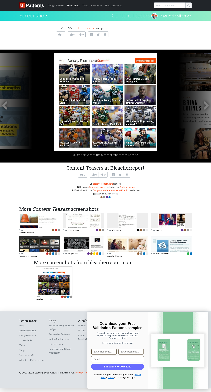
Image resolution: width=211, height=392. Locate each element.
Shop (22, 350)
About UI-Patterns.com (31, 360)
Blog (21, 325)
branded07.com (162, 253)
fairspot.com (73, 253)
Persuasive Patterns (59, 334)
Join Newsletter (27, 330)
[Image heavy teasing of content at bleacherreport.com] (54, 280)
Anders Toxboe (127, 187)
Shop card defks (113, 5)
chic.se (159, 230)
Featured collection (175, 15)
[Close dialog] (204, 315)
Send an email (26, 355)
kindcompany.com (26, 232)
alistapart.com (73, 230)
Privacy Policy (82, 372)
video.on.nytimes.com (28, 256)
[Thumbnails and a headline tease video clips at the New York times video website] (39, 247)
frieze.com (116, 230)
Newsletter (97, 5)
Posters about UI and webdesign (60, 350)
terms (111, 377)
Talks (85, 5)
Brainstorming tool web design (61, 327)
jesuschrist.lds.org (114, 256)
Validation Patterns (59, 339)
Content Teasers (131, 15)
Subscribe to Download (117, 366)
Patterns (56, 5)
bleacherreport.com (103, 183)
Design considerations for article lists (111, 190)
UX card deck (56, 343)
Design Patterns (27, 335)
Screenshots (73, 5)
